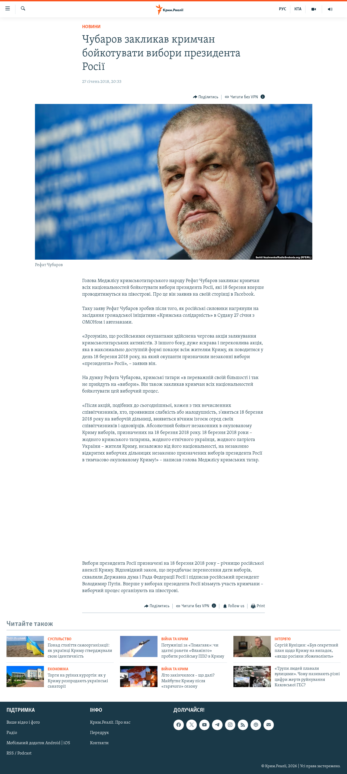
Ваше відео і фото (23, 723)
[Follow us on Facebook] (179, 725)
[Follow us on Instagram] (230, 725)
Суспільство (59, 639)
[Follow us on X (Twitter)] (191, 725)
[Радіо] (330, 9)
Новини (91, 27)
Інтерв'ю (283, 639)
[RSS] (243, 725)
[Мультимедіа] (314, 9)
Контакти (99, 743)
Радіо (12, 733)
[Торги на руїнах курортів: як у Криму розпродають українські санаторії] (25, 676)
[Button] (206, 97)
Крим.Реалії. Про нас (110, 723)
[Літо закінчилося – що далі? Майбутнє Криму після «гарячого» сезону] (139, 676)
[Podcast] (255, 725)
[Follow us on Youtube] (204, 725)
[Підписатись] (269, 725)
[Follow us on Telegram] (217, 725)
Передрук (99, 733)
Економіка (58, 669)
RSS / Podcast (19, 754)
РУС (282, 9)
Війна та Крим (174, 639)
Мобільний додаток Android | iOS (38, 743)
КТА (297, 9)
